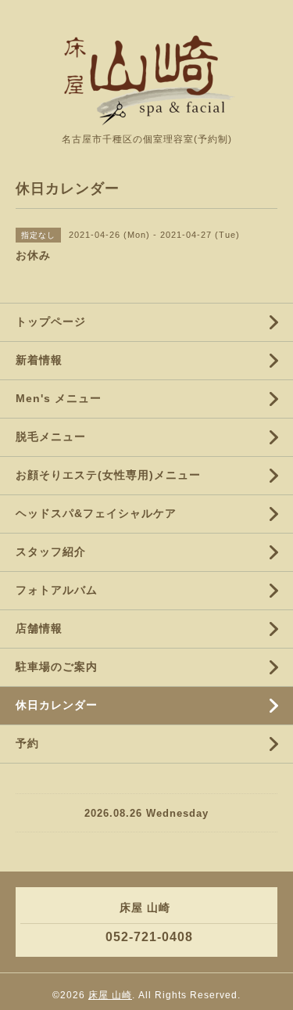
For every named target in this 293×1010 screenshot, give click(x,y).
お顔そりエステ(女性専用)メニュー (108, 475)
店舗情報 (39, 628)
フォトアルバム (57, 590)
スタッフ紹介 (51, 551)
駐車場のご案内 (57, 666)
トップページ (51, 321)
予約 (27, 743)
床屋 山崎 (110, 995)
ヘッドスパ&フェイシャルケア (96, 513)
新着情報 (39, 360)
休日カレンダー (57, 705)
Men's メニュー (59, 398)
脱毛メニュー (51, 436)
